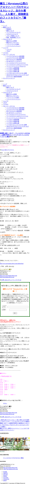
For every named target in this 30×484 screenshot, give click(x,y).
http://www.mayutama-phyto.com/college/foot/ (12, 263)
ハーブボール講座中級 (12, 69)
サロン (5, 403)
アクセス (5, 52)
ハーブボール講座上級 (12, 71)
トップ (5, 25)
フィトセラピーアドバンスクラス (16, 63)
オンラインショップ (9, 78)
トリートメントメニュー (13, 46)
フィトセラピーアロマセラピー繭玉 (13, 458)
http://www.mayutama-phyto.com (8, 275)
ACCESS (5, 477)
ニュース (5, 47)
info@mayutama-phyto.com (7, 277)
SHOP (5, 480)
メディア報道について (12, 35)
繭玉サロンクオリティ (12, 42)
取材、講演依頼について (13, 37)
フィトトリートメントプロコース (16, 66)
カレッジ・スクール (9, 54)
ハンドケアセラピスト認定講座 (15, 56)
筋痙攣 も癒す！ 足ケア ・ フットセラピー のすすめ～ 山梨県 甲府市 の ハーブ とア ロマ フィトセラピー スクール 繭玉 (15, 135)
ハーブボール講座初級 (12, 68)
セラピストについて (12, 34)
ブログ (8, 51)
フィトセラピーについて (13, 32)
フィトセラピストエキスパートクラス (17, 64)
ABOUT (5, 473)
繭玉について (7, 27)
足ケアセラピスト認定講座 (14, 59)
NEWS (5, 476)
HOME (5, 471)
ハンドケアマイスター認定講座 (15, 58)
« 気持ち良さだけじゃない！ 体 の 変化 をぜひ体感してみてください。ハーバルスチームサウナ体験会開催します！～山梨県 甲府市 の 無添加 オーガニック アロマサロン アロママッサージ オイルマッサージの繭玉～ (14, 423)
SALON (5, 474)
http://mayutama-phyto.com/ (10, 467)
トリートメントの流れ (12, 44)
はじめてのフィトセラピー (14, 61)
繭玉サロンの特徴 (11, 41)
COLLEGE (6, 479)
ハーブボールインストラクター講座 (16, 73)
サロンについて (7, 39)
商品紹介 (9, 29)
